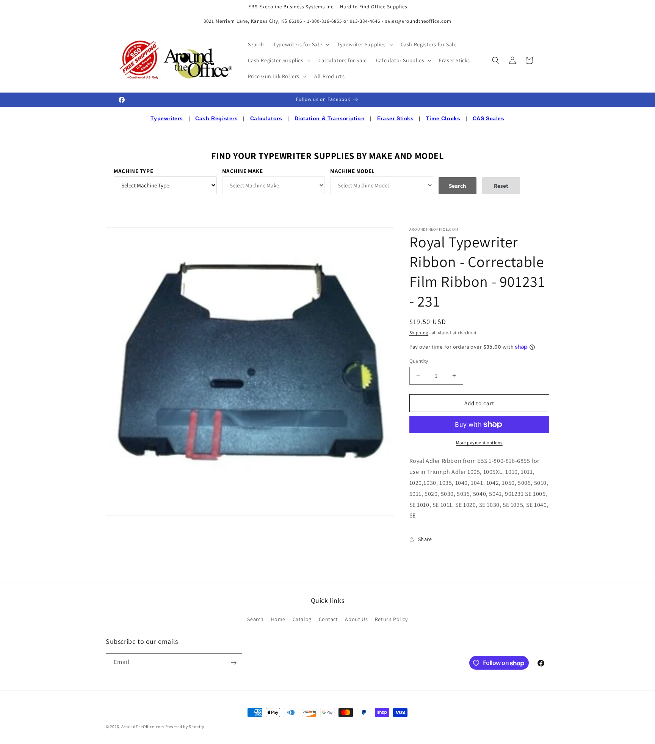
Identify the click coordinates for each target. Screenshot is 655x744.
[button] (300, 44)
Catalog (302, 618)
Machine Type (133, 171)
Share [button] (425, 538)
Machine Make (242, 171)
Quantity (418, 360)
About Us (356, 618)
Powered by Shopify (184, 726)
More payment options (479, 442)
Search (255, 618)
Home (278, 618)
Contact (328, 618)
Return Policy (391, 618)
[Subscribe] (233, 663)
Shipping (419, 332)
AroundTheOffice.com (142, 726)
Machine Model (352, 171)
